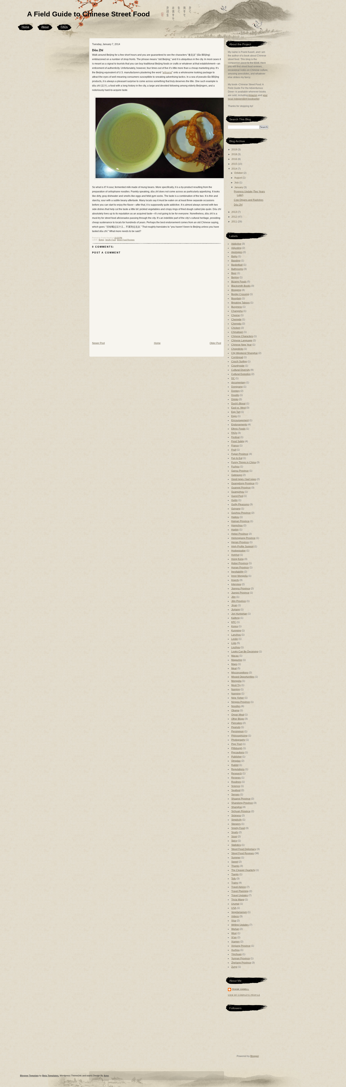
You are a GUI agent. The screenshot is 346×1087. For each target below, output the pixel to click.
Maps (234, 664)
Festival (235, 437)
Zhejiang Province (241, 962)
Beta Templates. (50, 1075)
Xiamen (235, 941)
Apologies (236, 252)
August (238, 177)
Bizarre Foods (238, 281)
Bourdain (236, 298)
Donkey (235, 391)
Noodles (235, 706)
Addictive (236, 243)
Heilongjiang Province (243, 538)
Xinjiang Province (240, 945)
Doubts (235, 395)
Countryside (237, 365)
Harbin (235, 529)
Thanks (235, 866)
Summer (235, 857)
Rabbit (234, 765)
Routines (236, 782)
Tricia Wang (237, 899)
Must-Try (236, 685)
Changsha (237, 311)
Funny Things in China (243, 462)
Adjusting (236, 248)
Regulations (237, 769)
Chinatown (237, 332)
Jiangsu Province (240, 588)
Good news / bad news (243, 479)
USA (233, 908)
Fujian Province (239, 454)
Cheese (235, 315)
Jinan (234, 605)
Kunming (236, 630)
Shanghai (236, 807)
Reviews (236, 777)
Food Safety (237, 441)
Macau (235, 655)
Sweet (234, 861)
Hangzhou (237, 525)
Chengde (236, 319)
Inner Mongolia (239, 576)
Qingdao (236, 760)
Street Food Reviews (126, 240)
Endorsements (239, 424)
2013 (234, 212)
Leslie (234, 639)
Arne (106, 1075)
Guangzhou (237, 491)
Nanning (236, 693)
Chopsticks (237, 349)
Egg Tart (235, 412)
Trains (234, 882)
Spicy (234, 840)
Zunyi (234, 966)
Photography (238, 739)
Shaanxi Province (240, 798)
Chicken (235, 328)
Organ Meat (237, 714)
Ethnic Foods (238, 428)
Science (235, 786)
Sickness (236, 815)
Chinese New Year (241, 344)
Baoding (235, 260)
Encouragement (240, 420)
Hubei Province (239, 563)
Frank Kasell (240, 989)
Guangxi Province (241, 487)
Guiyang (235, 508)
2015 (234, 164)
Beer (233, 273)
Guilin (234, 500)
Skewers (236, 824)
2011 (234, 221)
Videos (235, 916)
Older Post (215, 343)
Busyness (236, 306)
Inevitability (237, 571)
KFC (233, 622)
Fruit (233, 449)
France (235, 445)
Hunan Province (240, 567)
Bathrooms (237, 269)
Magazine (236, 660)
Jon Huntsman (239, 613)
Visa (233, 920)
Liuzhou (235, 647)
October (238, 173)
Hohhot (235, 555)
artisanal (167, 72)
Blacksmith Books (240, 285)
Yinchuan (236, 954)
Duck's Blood (238, 403)
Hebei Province (239, 533)
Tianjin (235, 874)
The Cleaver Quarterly (243, 870)
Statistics (236, 845)
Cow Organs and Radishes (248, 200)
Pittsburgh (236, 748)
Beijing (101, 240)
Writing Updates (240, 924)
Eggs (234, 416)
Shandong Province (242, 803)
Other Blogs (237, 718)
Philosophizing (239, 735)
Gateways (236, 475)
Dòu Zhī (97, 50)
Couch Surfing (239, 361)
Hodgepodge (238, 550)
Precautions (237, 752)
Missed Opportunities (242, 676)
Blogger (254, 1056)
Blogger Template (29, 1075)
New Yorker (237, 697)
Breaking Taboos (240, 302)
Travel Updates (239, 895)
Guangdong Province (242, 483)
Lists (233, 643)
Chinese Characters (242, 336)
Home (25, 26)
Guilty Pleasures (240, 504)
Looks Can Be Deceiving (244, 651)
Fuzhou (235, 466)
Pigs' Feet (236, 744)
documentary (238, 382)
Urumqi (235, 903)
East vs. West (238, 407)
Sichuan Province (240, 811)
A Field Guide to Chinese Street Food (88, 14)
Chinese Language (241, 340)
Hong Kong (237, 559)
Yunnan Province (240, 958)
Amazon (252, 95)
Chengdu (236, 323)
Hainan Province (240, 521)
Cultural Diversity (240, 370)
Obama (235, 710)
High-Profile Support (242, 546)
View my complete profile (244, 995)
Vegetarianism (239, 912)
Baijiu (234, 256)
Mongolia (236, 681)
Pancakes (236, 723)
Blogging (236, 290)
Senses (235, 794)
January (239, 187)
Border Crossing (240, 294)
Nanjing (235, 689)
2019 (234, 149)
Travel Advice (238, 887)
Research (236, 773)
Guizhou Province (241, 512)
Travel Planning (239, 891)
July (236, 182)
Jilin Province (238, 601)
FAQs (64, 26)
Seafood (235, 790)
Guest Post (237, 496)
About (45, 26)
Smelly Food (110, 240)
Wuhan (235, 929)
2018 (234, 154)
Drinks (234, 399)
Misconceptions (239, 672)
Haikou (235, 517)
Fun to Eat (236, 458)
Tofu (233, 878)
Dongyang (237, 386)
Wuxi (234, 933)
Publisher (236, 756)
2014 (234, 168)
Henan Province (240, 542)
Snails (234, 832)
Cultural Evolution (241, 374)
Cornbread (237, 357)
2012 (234, 216)
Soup (234, 836)
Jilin (233, 597)
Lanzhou (236, 634)
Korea (234, 626)
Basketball (237, 264)
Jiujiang (235, 609)
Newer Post (98, 343)
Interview (236, 584)
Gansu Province (240, 470)
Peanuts (235, 727)
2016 (234, 159)
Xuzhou (235, 950)
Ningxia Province (240, 702)
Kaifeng (235, 618)
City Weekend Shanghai (244, 353)
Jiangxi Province (240, 592)
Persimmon (237, 731)
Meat (234, 668)
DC (233, 378)
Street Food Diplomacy (243, 849)
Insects (235, 580)
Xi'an (234, 937)
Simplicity (236, 819)
